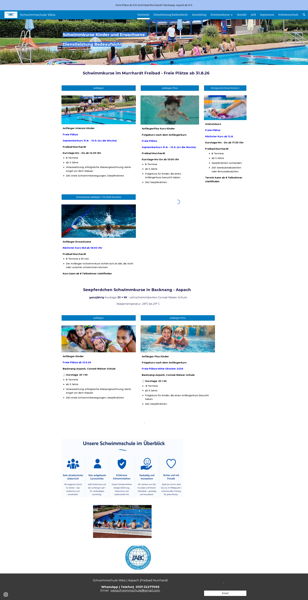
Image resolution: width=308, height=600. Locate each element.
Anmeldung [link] (199, 14)
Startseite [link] (143, 14)
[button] (304, 15)
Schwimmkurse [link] (220, 14)
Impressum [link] (267, 14)
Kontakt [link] (242, 14)
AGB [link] (253, 14)
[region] (154, 5)
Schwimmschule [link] (288, 14)
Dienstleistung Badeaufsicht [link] (171, 14)
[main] (114, 42)
